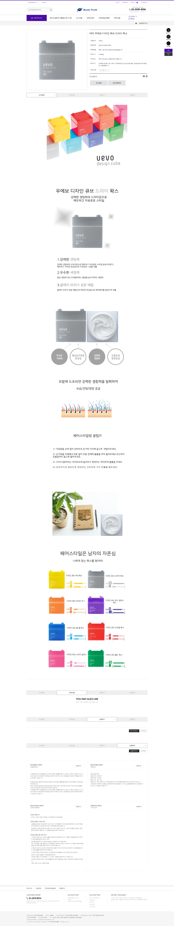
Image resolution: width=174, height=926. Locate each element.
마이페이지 (92, 906)
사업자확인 (75, 915)
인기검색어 (131, 16)
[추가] (108, 69)
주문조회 (91, 904)
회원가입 (96, 898)
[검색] (51, 10)
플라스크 (132, 18)
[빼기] (108, 70)
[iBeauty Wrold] (87, 10)
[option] (137, 19)
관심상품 (91, 900)
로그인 (91, 898)
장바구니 (91, 902)
